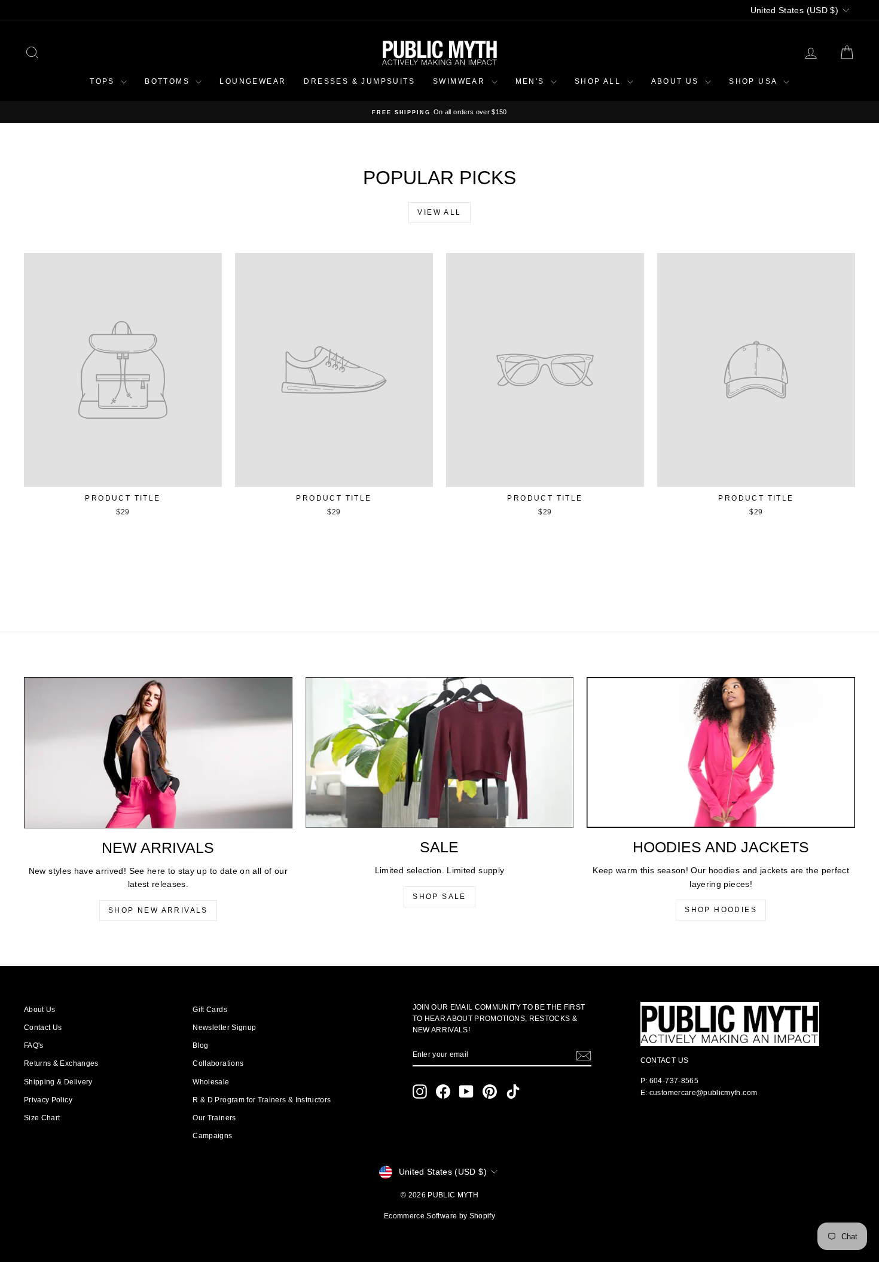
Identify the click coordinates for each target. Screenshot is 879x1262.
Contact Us (43, 1027)
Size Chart (42, 1118)
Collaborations (218, 1063)
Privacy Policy (48, 1100)
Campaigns (212, 1136)
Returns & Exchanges (61, 1063)
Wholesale (211, 1082)
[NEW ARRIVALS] (158, 752)
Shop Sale (439, 896)
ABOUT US (677, 81)
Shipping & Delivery (58, 1082)
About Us (40, 1009)
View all (439, 212)
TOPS (104, 81)
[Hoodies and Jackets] (721, 752)
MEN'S (531, 81)
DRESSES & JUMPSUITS (359, 81)
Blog (200, 1045)
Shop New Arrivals (158, 910)
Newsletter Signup (224, 1027)
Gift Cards (210, 1009)
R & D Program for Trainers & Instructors (262, 1100)
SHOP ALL (599, 81)
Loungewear (252, 81)
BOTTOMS (169, 81)
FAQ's (34, 1045)
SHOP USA (754, 81)
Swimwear (461, 81)
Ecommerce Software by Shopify (439, 1216)
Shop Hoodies (721, 910)
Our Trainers (214, 1118)
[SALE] (440, 752)
